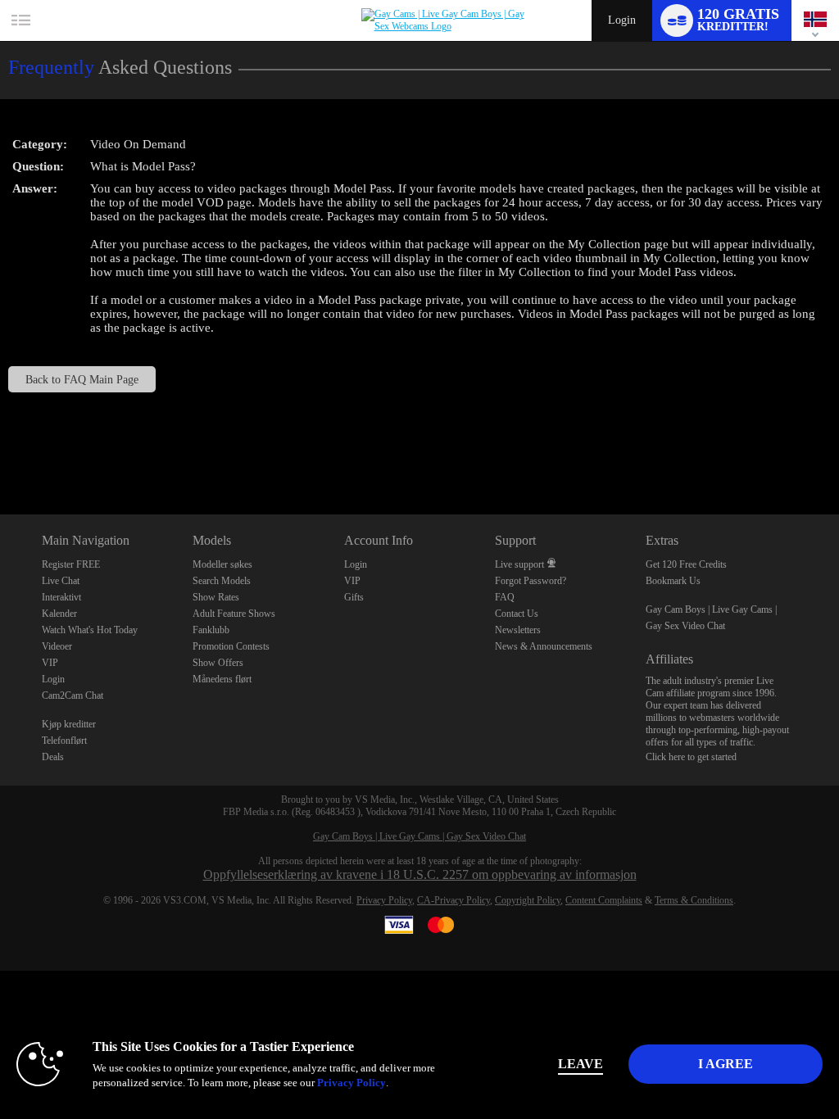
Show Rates (216, 597)
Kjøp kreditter (69, 724)
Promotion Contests (231, 646)
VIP (50, 662)
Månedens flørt (222, 679)
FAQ (505, 597)
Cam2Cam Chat (72, 695)
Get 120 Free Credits (686, 564)
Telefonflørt (64, 740)
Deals (53, 757)
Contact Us (516, 613)
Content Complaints (603, 900)
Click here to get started (691, 757)
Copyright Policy (527, 900)
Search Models (222, 581)
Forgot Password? (530, 581)
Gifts (354, 597)
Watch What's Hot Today (90, 630)
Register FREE (71, 564)
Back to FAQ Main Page (81, 379)
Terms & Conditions (694, 900)
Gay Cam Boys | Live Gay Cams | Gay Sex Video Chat (419, 836)
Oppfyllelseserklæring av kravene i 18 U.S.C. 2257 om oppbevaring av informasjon (420, 874)
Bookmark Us (673, 581)
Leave (580, 1064)
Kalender (59, 613)
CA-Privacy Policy (453, 900)
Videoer (57, 646)
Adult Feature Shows (234, 613)
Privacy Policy (384, 900)
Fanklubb (211, 630)
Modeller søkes (222, 564)
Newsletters (518, 630)
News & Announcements (543, 646)
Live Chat (60, 581)
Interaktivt (61, 597)
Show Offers (218, 662)
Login (622, 20)
